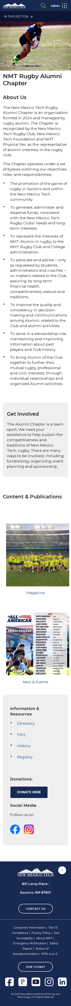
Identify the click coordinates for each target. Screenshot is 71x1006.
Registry (25, 757)
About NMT (44, 938)
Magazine (35, 592)
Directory (26, 723)
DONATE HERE (29, 792)
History (24, 745)
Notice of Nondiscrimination (31, 951)
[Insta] (29, 829)
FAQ (21, 734)
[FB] (15, 829)
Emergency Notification (29, 943)
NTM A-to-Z (49, 954)
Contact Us (35, 909)
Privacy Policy (41, 933)
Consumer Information (29, 927)
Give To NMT (35, 967)
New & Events (35, 682)
